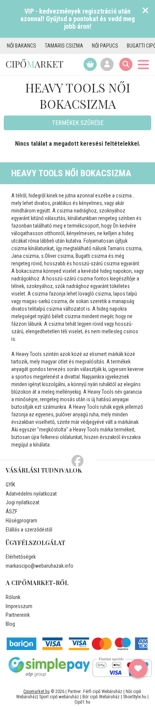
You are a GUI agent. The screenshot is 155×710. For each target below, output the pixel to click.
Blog (10, 624)
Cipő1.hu (82, 702)
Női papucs (100, 46)
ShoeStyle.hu (134, 696)
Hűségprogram (21, 520)
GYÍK (10, 485)
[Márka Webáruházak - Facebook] (77, 461)
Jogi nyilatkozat (23, 502)
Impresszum (19, 606)
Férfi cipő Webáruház (102, 691)
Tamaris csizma (59, 46)
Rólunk (13, 597)
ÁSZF (11, 511)
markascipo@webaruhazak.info (39, 566)
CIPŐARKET (34, 64)
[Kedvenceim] (138, 668)
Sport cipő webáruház (59, 696)
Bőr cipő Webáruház (101, 696)
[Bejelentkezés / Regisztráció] (107, 64)
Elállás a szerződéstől (29, 530)
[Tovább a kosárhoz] (90, 64)
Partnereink (18, 615)
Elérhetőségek (21, 557)
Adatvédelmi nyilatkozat (31, 494)
